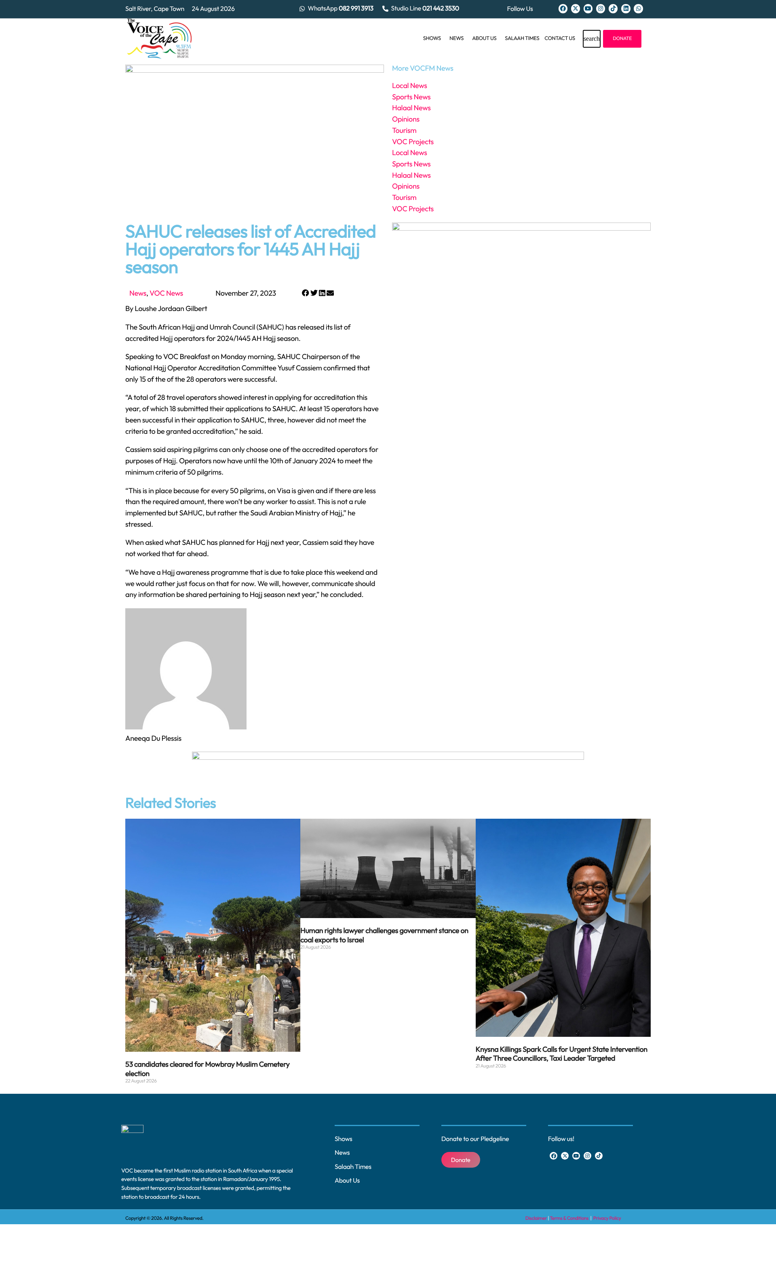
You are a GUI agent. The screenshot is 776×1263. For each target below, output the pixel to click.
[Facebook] (563, 8)
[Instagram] (600, 8)
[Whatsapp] (638, 8)
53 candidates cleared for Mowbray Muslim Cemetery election (207, 1068)
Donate (622, 39)
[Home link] (159, 39)
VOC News (166, 293)
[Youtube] (588, 8)
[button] (305, 293)
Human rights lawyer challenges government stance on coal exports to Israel (384, 935)
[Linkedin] (625, 8)
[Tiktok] (613, 8)
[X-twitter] (575, 8)
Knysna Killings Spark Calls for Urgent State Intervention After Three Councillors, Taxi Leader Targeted (561, 1053)
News (137, 293)
